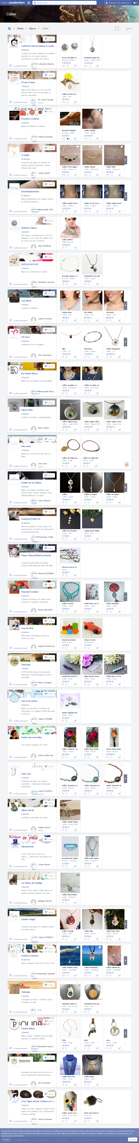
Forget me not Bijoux (31, 482)
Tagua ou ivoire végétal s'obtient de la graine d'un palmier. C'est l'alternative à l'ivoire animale (38, 1111)
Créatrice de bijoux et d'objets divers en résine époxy (37, 928)
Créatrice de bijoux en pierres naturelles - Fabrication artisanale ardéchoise (35, 784)
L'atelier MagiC (28, 919)
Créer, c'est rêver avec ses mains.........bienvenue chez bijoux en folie (36, 856)
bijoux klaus (27, 409)
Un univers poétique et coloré (34, 745)
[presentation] (58, 51)
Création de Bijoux (29, 308)
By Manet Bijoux (29, 373)
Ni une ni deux (28, 82)
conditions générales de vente (34, 817)
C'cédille (25, 155)
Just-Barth (26, 300)
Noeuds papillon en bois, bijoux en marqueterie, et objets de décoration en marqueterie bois (37, 529)
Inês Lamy (26, 446)
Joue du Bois (27, 628)
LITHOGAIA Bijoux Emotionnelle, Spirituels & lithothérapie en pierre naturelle (36, 674)
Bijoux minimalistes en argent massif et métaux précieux (37, 200)
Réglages (6, 1139)
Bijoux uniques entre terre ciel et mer (37, 963)
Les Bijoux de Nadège (31, 882)
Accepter (132, 1139)
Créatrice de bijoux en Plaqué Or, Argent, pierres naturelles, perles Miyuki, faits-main (35, 165)
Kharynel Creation (29, 591)
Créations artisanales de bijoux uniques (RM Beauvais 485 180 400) (37, 564)
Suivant (128, 28)
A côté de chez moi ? (20, 66)
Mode (20, 28)
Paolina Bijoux (28, 1028)
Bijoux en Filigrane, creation (33, 126)
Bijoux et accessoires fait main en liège (36, 454)
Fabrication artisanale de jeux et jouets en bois (35, 636)
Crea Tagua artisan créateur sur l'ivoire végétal (43, 1101)
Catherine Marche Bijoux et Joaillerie (39, 46)
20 (22, 960)
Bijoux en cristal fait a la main (34, 271)
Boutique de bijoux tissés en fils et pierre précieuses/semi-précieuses (36, 1073)
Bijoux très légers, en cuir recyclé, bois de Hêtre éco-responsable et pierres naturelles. (36, 92)
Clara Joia (26, 773)
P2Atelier (25, 992)
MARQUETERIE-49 (30, 519)
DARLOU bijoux (29, 227)
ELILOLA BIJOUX (29, 264)
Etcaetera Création (30, 118)
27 (22, 195)
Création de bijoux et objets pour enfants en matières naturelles (36, 600)
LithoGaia (25, 664)
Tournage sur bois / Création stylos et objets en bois (37, 1000)
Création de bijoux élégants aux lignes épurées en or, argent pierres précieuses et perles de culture (38, 56)
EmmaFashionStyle (30, 191)
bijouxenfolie (27, 846)
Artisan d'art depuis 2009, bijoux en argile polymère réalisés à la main (37, 891)
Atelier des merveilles (31, 737)
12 (22, 159)
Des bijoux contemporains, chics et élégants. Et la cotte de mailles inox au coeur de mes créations (37, 238)
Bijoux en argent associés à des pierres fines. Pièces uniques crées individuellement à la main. (36, 492)
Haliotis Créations (30, 955)
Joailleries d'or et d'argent (32, 344)
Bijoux (32, 28)
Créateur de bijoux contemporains (36, 417)
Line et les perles (29, 701)
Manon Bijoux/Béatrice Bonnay (36, 555)
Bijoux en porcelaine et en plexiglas (36, 381)
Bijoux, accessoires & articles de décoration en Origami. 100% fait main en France (38, 711)
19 (22, 523)
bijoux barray (27, 810)
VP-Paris (25, 337)
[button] (135, 3)
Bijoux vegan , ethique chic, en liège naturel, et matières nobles (37, 1037)
